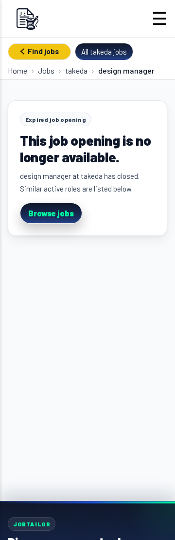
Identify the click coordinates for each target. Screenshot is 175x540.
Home (17, 70)
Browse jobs (51, 213)
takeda (76, 70)
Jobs (46, 70)
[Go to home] (27, 19)
